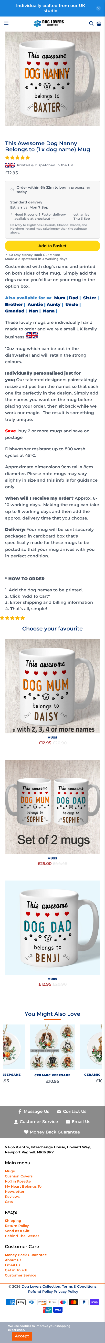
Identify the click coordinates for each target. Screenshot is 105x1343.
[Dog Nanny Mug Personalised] (52, 79)
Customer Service (20, 1275)
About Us (13, 1260)
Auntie (35, 304)
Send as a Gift (17, 1231)
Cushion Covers (18, 1176)
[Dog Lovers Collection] (48, 23)
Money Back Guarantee (26, 1255)
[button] (17, 157)
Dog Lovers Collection (40, 1286)
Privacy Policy (66, 1291)
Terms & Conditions (79, 1286)
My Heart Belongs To (23, 1186)
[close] (98, 8)
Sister (89, 297)
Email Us (12, 1265)
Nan (33, 311)
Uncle (71, 304)
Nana (49, 311)
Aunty (54, 304)
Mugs (10, 1171)
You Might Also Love (52, 1014)
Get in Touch (16, 1270)
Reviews (12, 1196)
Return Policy (17, 1226)
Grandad (14, 311)
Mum (59, 297)
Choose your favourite (52, 628)
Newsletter (14, 1191)
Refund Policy (41, 1291)
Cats (9, 1202)
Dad (73, 297)
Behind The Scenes (22, 1236)
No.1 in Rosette (18, 1181)
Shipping (13, 1220)
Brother (14, 304)
